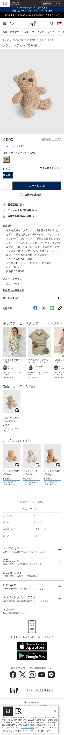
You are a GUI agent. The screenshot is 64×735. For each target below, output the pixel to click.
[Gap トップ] (32, 23)
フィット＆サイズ (12, 279)
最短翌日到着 (15, 204)
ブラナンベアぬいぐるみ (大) (52, 473)
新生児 (6, 536)
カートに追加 (37, 185)
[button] (51, 3)
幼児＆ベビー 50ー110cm (24, 40)
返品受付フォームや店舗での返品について (22, 564)
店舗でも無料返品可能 (19, 216)
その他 (50, 40)
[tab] (32, 204)
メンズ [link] (51, 32)
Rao (61, 366)
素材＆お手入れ (11, 297)
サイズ (6, 168)
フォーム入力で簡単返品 (21, 210)
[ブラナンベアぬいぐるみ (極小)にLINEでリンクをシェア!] (51, 308)
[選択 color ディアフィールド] (6, 159)
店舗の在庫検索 (33, 194)
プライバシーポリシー (29, 731)
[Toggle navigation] (5, 23)
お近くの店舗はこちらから (15, 613)
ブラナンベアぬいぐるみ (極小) (11, 419)
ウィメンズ (8, 516)
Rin (9, 366)
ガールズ (7, 522)
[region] (29, 719)
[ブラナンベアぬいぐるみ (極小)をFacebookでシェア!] (35, 308)
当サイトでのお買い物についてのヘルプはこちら (25, 552)
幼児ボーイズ (39, 529)
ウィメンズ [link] (38, 32)
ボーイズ (37, 522)
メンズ (36, 516)
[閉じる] (54, 711)
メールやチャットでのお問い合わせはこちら (23, 589)
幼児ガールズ (9, 529)
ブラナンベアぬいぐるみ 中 (11, 473)
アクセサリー (39, 536)
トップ (6, 40)
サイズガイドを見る (50, 168)
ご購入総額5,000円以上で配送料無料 (20, 576)
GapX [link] (26, 32)
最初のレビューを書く (51, 139)
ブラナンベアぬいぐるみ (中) (31, 473)
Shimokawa (39, 366)
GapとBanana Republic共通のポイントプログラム (25, 601)
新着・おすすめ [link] (11, 32)
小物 (41, 40)
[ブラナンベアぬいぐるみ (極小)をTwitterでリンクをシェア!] (43, 308)
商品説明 (7, 225)
